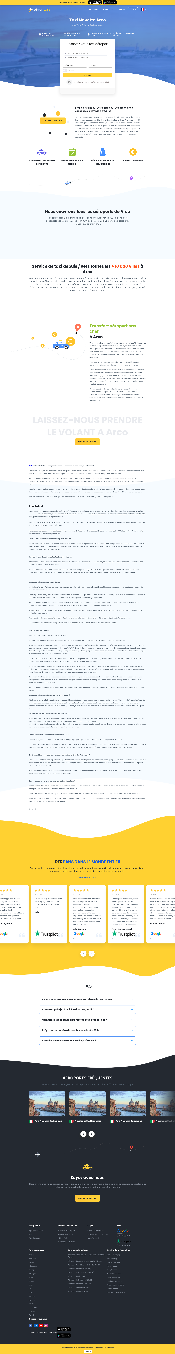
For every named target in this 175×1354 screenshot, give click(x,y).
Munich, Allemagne (114, 1281)
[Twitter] (36, 1325)
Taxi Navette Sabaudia (129, 1121)
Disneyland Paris (113, 1277)
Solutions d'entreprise (66, 1230)
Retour (71, 70)
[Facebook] (30, 1325)
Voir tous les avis (87, 877)
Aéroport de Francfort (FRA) (79, 1284)
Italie (31, 1277)
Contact (121, 10)
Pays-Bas (32, 1258)
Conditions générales (96, 1230)
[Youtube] (41, 1325)
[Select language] (143, 9)
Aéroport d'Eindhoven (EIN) (79, 1287)
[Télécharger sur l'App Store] (95, 2)
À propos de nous (36, 1230)
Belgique (32, 1255)
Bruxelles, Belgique (114, 1255)
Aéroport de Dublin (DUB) (78, 1291)
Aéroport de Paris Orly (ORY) (79, 1269)
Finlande (32, 1311)
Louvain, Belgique (113, 1262)
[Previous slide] (83, 954)
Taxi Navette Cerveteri (88, 1121)
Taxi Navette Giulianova (48, 1121)
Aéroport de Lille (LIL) (76, 1276)
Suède (31, 1304)
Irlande (31, 1285)
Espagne (32, 1270)
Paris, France (112, 1266)
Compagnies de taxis (66, 1242)
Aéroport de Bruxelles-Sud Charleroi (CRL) (85, 1261)
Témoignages (34, 1238)
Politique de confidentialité (98, 1234)
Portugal (32, 1273)
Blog (30, 1234)
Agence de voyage (65, 1234)
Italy (85, 25)
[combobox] (81, 53)
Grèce (31, 1281)
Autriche (32, 1296)
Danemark (33, 1307)
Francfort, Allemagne (115, 1285)
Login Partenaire (94, 1238)
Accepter (88, 1351)
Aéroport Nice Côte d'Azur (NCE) (81, 1272)
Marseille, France (114, 1273)
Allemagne (33, 1266)
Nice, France (112, 1270)
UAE (30, 1292)
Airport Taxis (76, 25)
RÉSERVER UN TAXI (87, 442)
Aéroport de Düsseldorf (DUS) (80, 1280)
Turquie (32, 1315)
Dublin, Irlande (112, 1289)
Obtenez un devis (53, 120)
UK (30, 1289)
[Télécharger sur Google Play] (110, 2)
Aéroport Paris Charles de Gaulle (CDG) (84, 1265)
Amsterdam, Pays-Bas (116, 1292)
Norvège (32, 1300)
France (31, 1262)
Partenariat (93, 10)
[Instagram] (46, 1325)
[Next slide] (92, 954)
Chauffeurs (108, 10)
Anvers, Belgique (113, 1258)
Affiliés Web (62, 1238)
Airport (42, 9)
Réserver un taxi (87, 1198)
